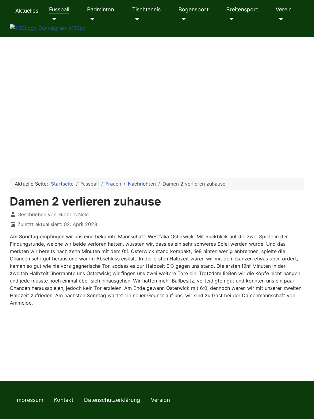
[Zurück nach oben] (303, 407)
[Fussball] (53, 19)
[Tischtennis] (136, 19)
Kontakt (63, 400)
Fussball (59, 9)
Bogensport (193, 9)
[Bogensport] (182, 19)
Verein (284, 9)
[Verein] (279, 19)
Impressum (29, 400)
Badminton (100, 9)
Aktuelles (26, 10)
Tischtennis (146, 9)
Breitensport (242, 9)
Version (160, 400)
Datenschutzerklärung (112, 400)
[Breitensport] (230, 19)
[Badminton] (91, 19)
